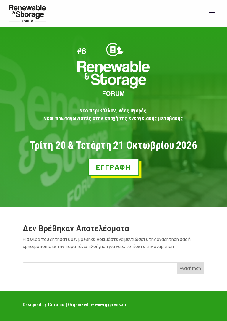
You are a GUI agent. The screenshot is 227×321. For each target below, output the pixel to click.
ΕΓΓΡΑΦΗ (113, 167)
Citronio (56, 304)
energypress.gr (111, 304)
